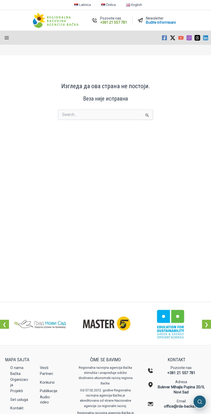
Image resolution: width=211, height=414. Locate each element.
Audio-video (45, 399)
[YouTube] (181, 38)
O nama (16, 367)
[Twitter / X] (172, 38)
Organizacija (19, 382)
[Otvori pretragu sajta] (199, 401)
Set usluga (19, 399)
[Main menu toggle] (6, 37)
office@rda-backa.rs (181, 406)
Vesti (44, 367)
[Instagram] (189, 38)
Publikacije (48, 391)
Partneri (46, 373)
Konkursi (47, 382)
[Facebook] (164, 38)
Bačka (15, 373)
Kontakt (16, 408)
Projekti (16, 391)
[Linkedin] (205, 38)
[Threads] (197, 38)
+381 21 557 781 (181, 373)
